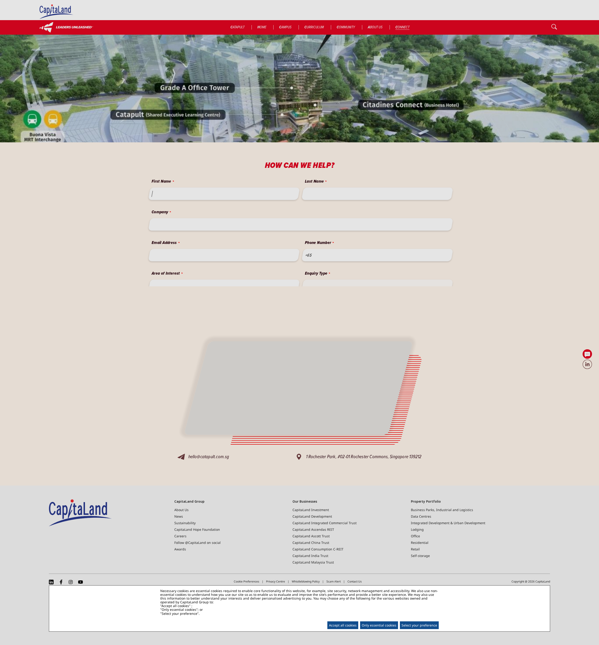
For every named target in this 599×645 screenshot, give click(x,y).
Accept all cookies (343, 625)
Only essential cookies (379, 625)
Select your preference (419, 625)
